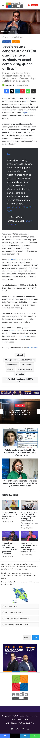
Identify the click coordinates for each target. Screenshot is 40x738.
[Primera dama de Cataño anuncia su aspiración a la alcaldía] (10, 505)
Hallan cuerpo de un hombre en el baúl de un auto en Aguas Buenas (20, 412)
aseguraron (26, 113)
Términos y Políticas (18, 723)
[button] (20, 595)
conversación (13, 259)
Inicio (8, 723)
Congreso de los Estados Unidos (20, 360)
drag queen (28, 364)
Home (6, 37)
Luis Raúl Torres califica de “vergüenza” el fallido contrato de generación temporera (9, 548)
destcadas (12, 364)
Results (26, 637)
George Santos (25, 369)
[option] (20, 411)
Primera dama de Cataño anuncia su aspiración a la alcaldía (9, 515)
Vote (35, 637)
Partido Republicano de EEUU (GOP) (20, 380)
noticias (20, 374)
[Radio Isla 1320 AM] (14, 5)
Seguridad (20, 405)
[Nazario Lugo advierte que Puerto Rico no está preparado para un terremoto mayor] (29, 536)
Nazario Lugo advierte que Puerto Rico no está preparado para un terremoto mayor (29, 547)
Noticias (12, 37)
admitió (28, 101)
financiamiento (16, 330)
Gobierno (19, 37)
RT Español (8, 85)
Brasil (20, 355)
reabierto (22, 336)
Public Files (30, 723)
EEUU (11, 369)
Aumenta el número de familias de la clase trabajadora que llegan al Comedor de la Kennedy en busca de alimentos (29, 518)
